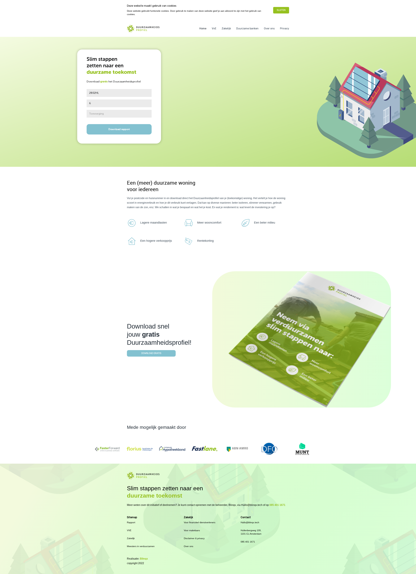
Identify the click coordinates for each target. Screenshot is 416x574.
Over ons (269, 28)
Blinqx (143, 558)
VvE (214, 28)
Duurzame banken (247, 28)
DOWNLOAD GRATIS (151, 353)
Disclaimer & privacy (194, 538)
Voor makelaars (192, 530)
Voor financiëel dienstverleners (199, 522)
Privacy (284, 28)
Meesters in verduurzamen (141, 546)
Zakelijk (226, 28)
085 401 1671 (277, 505)
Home (202, 28)
